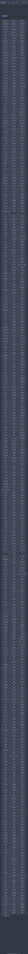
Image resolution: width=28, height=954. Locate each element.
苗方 (5, 498)
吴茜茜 (14, 324)
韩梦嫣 (5, 832)
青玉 (22, 858)
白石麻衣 (22, 415)
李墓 (6, 906)
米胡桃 (22, 221)
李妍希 (5, 813)
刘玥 (14, 40)
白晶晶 (14, 117)
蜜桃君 (14, 787)
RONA (6, 174)
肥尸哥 (22, 375)
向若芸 (22, 679)
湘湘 (14, 163)
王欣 (5, 418)
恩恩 (14, 378)
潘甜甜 (14, 321)
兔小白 (14, 761)
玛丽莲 (6, 247)
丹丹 (5, 444)
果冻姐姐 (6, 750)
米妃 (14, 852)
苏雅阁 (5, 872)
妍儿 (5, 401)
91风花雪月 (14, 807)
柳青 (14, 681)
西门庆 (14, 120)
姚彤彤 (6, 481)
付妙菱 (22, 633)
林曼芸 (6, 492)
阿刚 (5, 361)
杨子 (14, 855)
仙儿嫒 (6, 120)
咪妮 (5, 372)
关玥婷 (5, 850)
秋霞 (5, 432)
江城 (6, 867)
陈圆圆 (22, 281)
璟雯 (5, 681)
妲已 (22, 582)
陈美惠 (22, 298)
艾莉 (22, 106)
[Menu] (26, 2)
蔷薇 (14, 256)
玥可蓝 (5, 912)
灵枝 (22, 664)
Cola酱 (22, 66)
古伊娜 (22, 489)
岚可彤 (14, 512)
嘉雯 (22, 835)
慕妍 (22, 864)
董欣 (22, 318)
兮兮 (14, 209)
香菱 (22, 75)
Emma (22, 117)
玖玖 (14, 109)
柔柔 (14, 275)
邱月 (5, 704)
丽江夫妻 (22, 429)
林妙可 (6, 318)
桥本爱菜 (14, 599)
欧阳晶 (22, 693)
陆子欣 (14, 540)
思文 (6, 818)
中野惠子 (14, 590)
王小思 (22, 847)
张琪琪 (14, 647)
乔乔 (22, 295)
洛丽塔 (22, 40)
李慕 (5, 315)
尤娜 (22, 313)
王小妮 (6, 724)
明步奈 (22, 841)
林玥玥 (6, 562)
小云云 (22, 610)
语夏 (22, 718)
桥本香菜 (14, 58)
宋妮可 (22, 483)
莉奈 (14, 26)
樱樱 (5, 117)
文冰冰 (22, 275)
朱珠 (5, 693)
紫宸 (6, 756)
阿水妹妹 (22, 458)
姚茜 (6, 738)
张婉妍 (14, 587)
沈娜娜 (14, 29)
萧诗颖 (22, 653)
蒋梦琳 (22, 562)
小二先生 (14, 191)
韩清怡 (5, 844)
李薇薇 (6, 224)
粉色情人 (14, 35)
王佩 (5, 701)
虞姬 (22, 347)
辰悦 (22, 587)
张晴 (5, 375)
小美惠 (6, 670)
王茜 (14, 338)
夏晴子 (14, 32)
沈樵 (22, 149)
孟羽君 (22, 884)
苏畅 (22, 46)
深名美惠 (14, 784)
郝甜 (6, 861)
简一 (14, 565)
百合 (6, 20)
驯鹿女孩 (5, 327)
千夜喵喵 (22, 713)
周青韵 (14, 753)
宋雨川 (6, 112)
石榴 (22, 358)
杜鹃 (14, 287)
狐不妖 (6, 95)
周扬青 (14, 622)
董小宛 (22, 180)
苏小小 (14, 332)
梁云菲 (14, 613)
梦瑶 (5, 364)
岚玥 (6, 727)
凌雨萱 (22, 741)
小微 (14, 556)
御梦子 (22, 261)
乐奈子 (22, 63)
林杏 (14, 350)
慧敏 (14, 585)
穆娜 (5, 503)
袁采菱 (14, 639)
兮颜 (6, 884)
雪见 (22, 576)
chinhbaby (14, 438)
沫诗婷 (5, 810)
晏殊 (6, 827)
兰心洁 (6, 407)
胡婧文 (5, 801)
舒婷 (14, 721)
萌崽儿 (22, 307)
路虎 (5, 509)
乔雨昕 (14, 701)
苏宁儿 (22, 585)
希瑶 (22, 778)
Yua (22, 60)
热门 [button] (18, 2)
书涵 (22, 798)
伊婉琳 (14, 495)
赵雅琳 (22, 579)
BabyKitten (14, 858)
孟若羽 (22, 23)
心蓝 (6, 767)
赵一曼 (14, 174)
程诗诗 (14, 389)
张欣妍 (6, 341)
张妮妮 (14, 693)
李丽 (5, 244)
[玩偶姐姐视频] (3, 2)
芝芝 (14, 426)
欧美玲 (6, 529)
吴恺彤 (14, 327)
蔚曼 (14, 607)
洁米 (14, 781)
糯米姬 (14, 532)
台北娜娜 (5, 483)
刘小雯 (22, 556)
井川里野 (14, 424)
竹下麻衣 (6, 784)
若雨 (14, 455)
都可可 (22, 630)
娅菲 (6, 887)
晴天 (22, 230)
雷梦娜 (14, 143)
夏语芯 (14, 912)
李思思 (14, 650)
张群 (22, 656)
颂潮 (5, 520)
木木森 (22, 559)
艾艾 (5, 506)
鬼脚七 (22, 250)
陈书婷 (22, 602)
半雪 (13, 298)
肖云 (22, 253)
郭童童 (22, 186)
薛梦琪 (22, 659)
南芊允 (22, 247)
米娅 (14, 203)
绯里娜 (22, 767)
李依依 (22, 367)
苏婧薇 (22, 624)
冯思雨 (22, 801)
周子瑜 (22, 140)
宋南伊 (6, 63)
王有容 (14, 520)
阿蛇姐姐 (14, 619)
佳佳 (5, 209)
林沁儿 (6, 200)
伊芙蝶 (6, 446)
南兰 (22, 613)
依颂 (22, 384)
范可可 (22, 512)
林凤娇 (14, 129)
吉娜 (14, 224)
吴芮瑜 (14, 861)
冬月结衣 (5, 435)
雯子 (22, 599)
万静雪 (6, 466)
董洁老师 (6, 684)
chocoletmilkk (5, 489)
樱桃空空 (22, 639)
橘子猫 (14, 449)
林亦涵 (6, 570)
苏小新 (22, 501)
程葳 (22, 532)
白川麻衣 (5, 194)
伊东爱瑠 (5, 290)
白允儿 (6, 115)
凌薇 (6, 75)
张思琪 (14, 864)
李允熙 (14, 177)
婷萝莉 (22, 387)
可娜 (6, 793)
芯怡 (14, 750)
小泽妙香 (6, 889)
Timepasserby (22, 573)
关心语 (14, 869)
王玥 (14, 361)
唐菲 (6, 858)
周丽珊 (14, 881)
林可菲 (14, 401)
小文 (22, 441)
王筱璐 (22, 398)
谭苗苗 (6, 687)
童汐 (5, 275)
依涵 (5, 395)
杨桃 (14, 664)
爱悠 (14, 804)
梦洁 (14, 358)
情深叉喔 (22, 112)
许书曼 (14, 616)
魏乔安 (6, 183)
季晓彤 (14, 661)
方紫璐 (22, 650)
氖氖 (22, 670)
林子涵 (6, 647)
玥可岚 (6, 92)
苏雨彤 (14, 466)
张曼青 (6, 549)
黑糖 (14, 656)
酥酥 (22, 69)
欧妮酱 (5, 838)
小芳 (5, 409)
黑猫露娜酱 (6, 559)
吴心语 (22, 315)
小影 (22, 492)
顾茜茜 (14, 904)
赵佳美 (22, 549)
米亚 (22, 152)
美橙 (6, 881)
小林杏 (14, 372)
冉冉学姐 (22, 86)
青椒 (14, 884)
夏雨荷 (6, 622)
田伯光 (6, 186)
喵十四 (22, 506)
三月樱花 (14, 238)
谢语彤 (6, 233)
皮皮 (13, 241)
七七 (6, 100)
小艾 (5, 284)
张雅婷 (22, 401)
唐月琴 (14, 461)
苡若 (6, 72)
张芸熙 (22, 109)
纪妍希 (14, 758)
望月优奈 (6, 841)
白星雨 (14, 284)
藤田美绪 (14, 892)
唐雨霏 (6, 540)
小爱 (5, 191)
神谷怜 (14, 610)
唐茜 (22, 143)
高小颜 (22, 607)
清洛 (22, 813)
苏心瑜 (14, 736)
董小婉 (14, 690)
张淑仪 (5, 764)
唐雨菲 (22, 137)
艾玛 (14, 75)
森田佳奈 (14, 838)
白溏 (14, 793)
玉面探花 (6, 730)
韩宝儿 (22, 332)
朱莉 (6, 154)
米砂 (14, 429)
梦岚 (22, 676)
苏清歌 (6, 86)
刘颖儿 (6, 523)
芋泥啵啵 (22, 381)
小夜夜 (22, 218)
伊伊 (22, 233)
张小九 (14, 733)
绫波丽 (14, 200)
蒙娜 (6, 744)
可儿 (14, 132)
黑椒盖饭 (14, 230)
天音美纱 (5, 699)
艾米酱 (6, 358)
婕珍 (14, 741)
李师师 (6, 587)
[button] (24, 2)
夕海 (5, 661)
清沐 (22, 661)
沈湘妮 (14, 498)
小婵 (5, 475)
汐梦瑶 (6, 593)
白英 (22, 523)
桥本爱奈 (14, 847)
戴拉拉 (22, 738)
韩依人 (22, 409)
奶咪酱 (14, 253)
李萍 (14, 602)
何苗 (5, 189)
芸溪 (6, 747)
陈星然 (22, 503)
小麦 (14, 72)
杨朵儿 (6, 721)
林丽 (14, 642)
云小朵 (14, 770)
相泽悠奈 (22, 898)
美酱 (14, 137)
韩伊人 (22, 892)
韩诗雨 (22, 701)
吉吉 (14, 567)
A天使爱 (6, 455)
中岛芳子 (22, 565)
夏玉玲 (14, 738)
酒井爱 (6, 565)
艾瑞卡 (22, 593)
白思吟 (14, 546)
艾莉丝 (22, 183)
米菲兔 (6, 66)
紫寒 (22, 775)
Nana (22, 26)
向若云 (14, 481)
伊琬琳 (22, 392)
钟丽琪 (14, 549)
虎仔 (6, 847)
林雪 (14, 364)
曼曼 (14, 304)
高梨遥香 (14, 250)
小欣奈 (22, 146)
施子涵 (14, 392)
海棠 (14, 469)
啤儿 (22, 466)
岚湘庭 (14, 227)
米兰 (5, 267)
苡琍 (22, 538)
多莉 (14, 747)
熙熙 (5, 250)
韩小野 (6, 579)
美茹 (6, 770)
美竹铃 (22, 216)
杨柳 (14, 221)
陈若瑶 (22, 486)
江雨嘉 (6, 599)
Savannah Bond (14, 553)
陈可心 (22, 166)
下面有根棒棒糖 (6, 212)
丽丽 (6, 109)
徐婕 (14, 404)
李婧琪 (14, 773)
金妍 (6, 787)
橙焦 (14, 901)
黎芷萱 (22, 197)
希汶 (22, 750)
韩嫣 (5, 639)
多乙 (22, 100)
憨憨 (14, 432)
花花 (22, 52)
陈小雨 (6, 384)
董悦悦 (6, 253)
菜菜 (14, 49)
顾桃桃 (14, 152)
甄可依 (14, 764)
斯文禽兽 (5, 163)
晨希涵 (22, 895)
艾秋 (22, 55)
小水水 (6, 43)
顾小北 (22, 475)
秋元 (6, 134)
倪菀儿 (5, 895)
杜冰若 (6, 650)
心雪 (14, 596)
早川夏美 (5, 330)
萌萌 (22, 43)
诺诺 (14, 370)
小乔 (6, 140)
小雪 (6, 157)
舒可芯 (22, 163)
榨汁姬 (6, 261)
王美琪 (6, 676)
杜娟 (22, 827)
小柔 (5, 469)
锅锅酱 (22, 123)
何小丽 (22, 418)
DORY (6, 610)
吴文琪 (22, 540)
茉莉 (22, 20)
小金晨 (14, 624)
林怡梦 (22, 244)
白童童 (14, 679)
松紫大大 (14, 909)
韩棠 (14, 80)
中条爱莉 (6, 790)
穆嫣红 (22, 830)
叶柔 (6, 736)
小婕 (6, 152)
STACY (14, 140)
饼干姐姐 (6, 60)
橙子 (6, 103)
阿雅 (5, 293)
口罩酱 (14, 501)
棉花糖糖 (5, 355)
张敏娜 (14, 801)
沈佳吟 (14, 724)
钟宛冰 (6, 146)
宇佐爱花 (5, 486)
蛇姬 (22, 444)
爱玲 (5, 501)
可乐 (14, 189)
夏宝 (5, 543)
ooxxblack (6, 552)
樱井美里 (5, 310)
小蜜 (6, 143)
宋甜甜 (22, 495)
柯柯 (14, 824)
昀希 (13, 381)
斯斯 (22, 426)
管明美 (22, 103)
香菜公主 (22, 344)
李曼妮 (22, 352)
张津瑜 (22, 361)
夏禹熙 (22, 278)
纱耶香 (6, 636)
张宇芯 (6, 429)
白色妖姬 (14, 604)
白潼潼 (14, 872)
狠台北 (14, 186)
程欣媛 (14, 813)
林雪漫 (14, 412)
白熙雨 (14, 103)
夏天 (22, 29)
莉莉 (6, 29)
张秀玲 (14, 543)
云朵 (5, 370)
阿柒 (5, 313)
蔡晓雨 (22, 590)
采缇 (6, 758)
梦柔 (14, 503)
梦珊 (14, 775)
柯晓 (14, 687)
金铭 (13, 384)
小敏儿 (6, 49)
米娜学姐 (22, 236)
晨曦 (6, 177)
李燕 (14, 570)
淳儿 (22, 596)
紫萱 (13, 216)
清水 (14, 134)
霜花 (6, 804)
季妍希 (14, 46)
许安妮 (14, 627)
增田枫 (14, 630)
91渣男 (22, 421)
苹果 (14, 149)
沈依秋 (22, 844)
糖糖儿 (22, 690)
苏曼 (14, 778)
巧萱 (22, 850)
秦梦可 (6, 653)
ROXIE (14, 398)
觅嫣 (14, 518)
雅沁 (5, 512)
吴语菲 (6, 461)
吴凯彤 (22, 543)
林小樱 (22, 518)
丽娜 (22, 126)
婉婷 (5, 596)
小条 (13, 463)
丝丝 (6, 80)
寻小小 (6, 89)
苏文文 (14, 407)
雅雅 (22, 370)
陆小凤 (14, 710)
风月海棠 (5, 338)
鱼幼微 (22, 821)
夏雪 (22, 838)
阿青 (14, 582)
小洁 (13, 295)
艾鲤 (14, 261)
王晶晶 (22, 764)
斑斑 (6, 32)
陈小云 (14, 644)
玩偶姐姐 (6, 23)
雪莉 (14, 313)
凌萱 (22, 552)
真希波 (14, 441)
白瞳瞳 (14, 562)
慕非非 (6, 716)
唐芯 (5, 270)
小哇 (5, 590)
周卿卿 (14, 535)
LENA (6, 46)
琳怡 (5, 458)
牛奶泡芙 (14, 395)
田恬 (5, 659)
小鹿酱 (6, 203)
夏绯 (14, 704)
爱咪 (6, 773)
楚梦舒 (6, 132)
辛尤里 (14, 38)
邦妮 (5, 324)
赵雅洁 (6, 667)
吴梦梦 (13, 20)
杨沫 (14, 850)
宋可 (5, 350)
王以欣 (22, 273)
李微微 (22, 412)
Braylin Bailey (14, 756)
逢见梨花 (22, 115)
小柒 (22, 191)
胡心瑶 (14, 515)
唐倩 (6, 807)
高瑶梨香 (22, 724)
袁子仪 (14, 100)
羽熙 (22, 461)
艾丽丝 (22, 570)
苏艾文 (14, 233)
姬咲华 (14, 115)
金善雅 (6, 426)
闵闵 (6, 864)
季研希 (22, 432)
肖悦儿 (5, 869)
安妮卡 (22, 832)
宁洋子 (14, 318)
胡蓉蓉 (14, 483)
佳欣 (22, 616)
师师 (6, 160)
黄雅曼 (5, 741)
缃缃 (14, 573)
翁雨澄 (14, 290)
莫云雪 (6, 556)
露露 (22, 32)
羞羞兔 (22, 203)
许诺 (14, 310)
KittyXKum (22, 644)
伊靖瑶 (14, 667)
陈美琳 (22, 378)
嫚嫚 (5, 256)
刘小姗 (22, 770)
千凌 (22, 526)
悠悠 (14, 92)
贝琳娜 (5, 892)
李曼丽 (22, 449)
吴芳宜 (6, 58)
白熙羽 (22, 852)
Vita (5, 258)
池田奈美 (22, 452)
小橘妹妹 (22, 546)
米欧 (22, 83)
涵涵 (14, 123)
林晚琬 (14, 718)
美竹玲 (14, 472)
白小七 (14, 830)
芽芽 (22, 267)
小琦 (14, 716)
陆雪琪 (6, 449)
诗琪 (14, 529)
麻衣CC (6, 619)
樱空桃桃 (22, 287)
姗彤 (14, 579)
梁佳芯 (22, 200)
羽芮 (22, 154)
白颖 (22, 509)
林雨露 (14, 452)
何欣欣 (22, 912)
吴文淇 (14, 69)
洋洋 (22, 256)
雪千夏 (14, 83)
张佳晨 (14, 670)
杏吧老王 (22, 435)
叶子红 (6, 532)
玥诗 (22, 790)
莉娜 (6, 35)
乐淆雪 (6, 335)
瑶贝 (22, 174)
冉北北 (6, 421)
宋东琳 (6, 478)
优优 (13, 258)
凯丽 (5, 656)
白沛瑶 (22, 172)
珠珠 (14, 435)
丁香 (22, 389)
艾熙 (22, 77)
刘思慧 (6, 673)
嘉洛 (22, 169)
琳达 (5, 298)
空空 (14, 172)
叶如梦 (14, 526)
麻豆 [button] (9, 2)
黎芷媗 (14, 160)
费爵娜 (6, 273)
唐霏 (14, 301)
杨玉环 (22, 667)
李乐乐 (14, 810)
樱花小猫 (22, 120)
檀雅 (5, 707)
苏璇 (5, 236)
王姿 (22, 756)
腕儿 (22, 716)
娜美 (6, 69)
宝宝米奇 (14, 267)
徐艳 (22, 478)
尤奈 (22, 177)
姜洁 (5, 424)
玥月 (6, 733)
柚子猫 (6, 26)
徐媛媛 (5, 778)
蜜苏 (6, 83)
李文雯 (6, 307)
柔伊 (5, 404)
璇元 (5, 576)
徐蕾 (6, 106)
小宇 (14, 486)
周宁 (22, 95)
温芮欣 (14, 55)
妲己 (22, 80)
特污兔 (14, 538)
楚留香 (14, 790)
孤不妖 (14, 633)
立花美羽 (14, 730)
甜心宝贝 (14, 157)
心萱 (22, 270)
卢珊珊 (22, 194)
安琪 (22, 160)
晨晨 (22, 209)
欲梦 (14, 478)
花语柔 (22, 407)
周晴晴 (22, 438)
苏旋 (14, 576)
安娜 (5, 38)
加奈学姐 (22, 704)
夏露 (22, 535)
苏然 (13, 247)
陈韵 (14, 707)
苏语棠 (22, 49)
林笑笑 (5, 835)
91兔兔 (14, 183)
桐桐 (22, 324)
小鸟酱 (14, 95)
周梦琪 (22, 733)
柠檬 (14, 89)
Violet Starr (22, 642)
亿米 (14, 867)
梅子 (14, 347)
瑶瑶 (14, 43)
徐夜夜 (22, 424)
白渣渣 (22, 909)
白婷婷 (6, 630)
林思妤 (6, 40)
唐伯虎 (6, 52)
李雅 (22, 293)
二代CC (6, 301)
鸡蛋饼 (22, 330)
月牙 (22, 455)
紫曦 (14, 898)
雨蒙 (22, 687)
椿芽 (22, 498)
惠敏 (14, 506)
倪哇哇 (14, 169)
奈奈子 (14, 236)
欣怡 (5, 264)
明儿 (5, 546)
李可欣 (5, 753)
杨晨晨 (22, 321)
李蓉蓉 (22, 35)
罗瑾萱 (14, 344)
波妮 (14, 273)
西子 (5, 378)
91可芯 (22, 889)
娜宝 (14, 355)
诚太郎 (6, 696)
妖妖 (5, 216)
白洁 (5, 172)
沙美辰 (14, 375)
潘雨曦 (14, 293)
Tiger (6, 295)
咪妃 (5, 679)
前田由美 (22, 338)
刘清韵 (22, 567)
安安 (6, 126)
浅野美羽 (14, 841)
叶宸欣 (6, 381)
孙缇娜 (5, 761)
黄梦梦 (14, 636)
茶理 (5, 367)
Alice (14, 146)
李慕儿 (22, 627)
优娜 (14, 60)
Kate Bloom (22, 875)
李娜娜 (14, 66)
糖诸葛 (14, 795)
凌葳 (6, 781)
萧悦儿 (14, 264)
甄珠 (14, 887)
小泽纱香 (5, 613)
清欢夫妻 (22, 906)
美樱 (14, 86)
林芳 (22, 619)
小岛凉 (14, 906)
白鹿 (5, 287)
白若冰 (14, 166)
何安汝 (6, 538)
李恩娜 (22, 469)
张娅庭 (6, 627)
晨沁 (22, 781)
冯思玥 (6, 710)
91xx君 (14, 415)
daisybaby (14, 218)
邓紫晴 (6, 278)
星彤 (14, 659)
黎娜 (14, 307)
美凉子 (5, 775)
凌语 (22, 787)
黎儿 (14, 112)
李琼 (5, 218)
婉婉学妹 (14, 798)
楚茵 (14, 818)
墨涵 (6, 878)
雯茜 (22, 350)
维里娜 (6, 347)
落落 (22, 446)
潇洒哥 (14, 509)
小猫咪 (22, 58)
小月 (6, 97)
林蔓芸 (22, 878)
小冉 (5, 398)
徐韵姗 (14, 727)
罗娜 (22, 818)
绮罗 (14, 154)
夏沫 (5, 582)
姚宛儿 (6, 180)
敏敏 (5, 633)
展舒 (22, 901)
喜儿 (14, 744)
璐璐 (5, 281)
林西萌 (5, 795)
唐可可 (22, 284)
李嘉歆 (14, 889)
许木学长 (5, 123)
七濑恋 (14, 418)
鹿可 (6, 909)
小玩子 (6, 642)
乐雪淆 (22, 795)
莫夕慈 (22, 341)
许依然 (6, 452)
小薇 (22, 684)
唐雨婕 (22, 761)
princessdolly (22, 264)
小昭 (22, 520)
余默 (6, 875)
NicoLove (22, 72)
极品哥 (14, 444)
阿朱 (22, 290)
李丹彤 (6, 573)
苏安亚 (14, 387)
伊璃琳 (22, 867)
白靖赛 (5, 898)
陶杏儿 (22, 515)
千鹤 (14, 106)
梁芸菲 (22, 97)
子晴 (14, 684)
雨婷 (5, 412)
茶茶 (5, 389)
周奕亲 (5, 915)
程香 (22, 793)
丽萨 (22, 224)
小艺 (5, 515)
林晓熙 (22, 855)
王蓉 (22, 355)
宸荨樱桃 (22, 364)
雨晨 (14, 593)
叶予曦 (14, 767)
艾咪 (22, 721)
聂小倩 (22, 241)
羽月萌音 (5, 664)
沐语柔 (22, 758)
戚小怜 (6, 206)
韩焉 (22, 647)
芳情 (5, 463)
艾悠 (6, 149)
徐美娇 (6, 602)
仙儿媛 (6, 77)
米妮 (14, 421)
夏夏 (22, 310)
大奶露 (14, 278)
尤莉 (14, 52)
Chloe (22, 89)
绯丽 (5, 585)
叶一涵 (14, 696)
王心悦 (14, 523)
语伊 (14, 676)
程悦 (14, 878)
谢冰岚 (14, 832)
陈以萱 (22, 636)
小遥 (14, 197)
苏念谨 (14, 699)
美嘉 (14, 211)
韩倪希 (22, 707)
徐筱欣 (6, 526)
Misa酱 (22, 463)
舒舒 (22, 206)
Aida (14, 489)
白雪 (5, 129)
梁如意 (6, 441)
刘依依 (22, 804)
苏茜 (22, 744)
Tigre (5, 855)
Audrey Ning (6, 904)
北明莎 (22, 872)
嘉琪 (5, 352)
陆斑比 (14, 270)
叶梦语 (22, 710)
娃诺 (5, 415)
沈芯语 (6, 227)
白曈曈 (5, 852)
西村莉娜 (14, 458)
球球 (22, 301)
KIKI (22, 134)
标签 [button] (13, 2)
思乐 (22, 807)
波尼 (5, 495)
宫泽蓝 (6, 624)
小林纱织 (5, 616)
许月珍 (14, 446)
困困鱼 (22, 904)
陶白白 (14, 815)
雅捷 (5, 241)
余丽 (14, 559)
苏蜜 (6, 815)
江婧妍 (5, 901)
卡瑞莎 (22, 869)
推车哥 (14, 653)
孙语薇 (14, 835)
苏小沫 (6, 472)
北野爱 (14, 315)
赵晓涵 (14, 352)
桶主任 (22, 395)
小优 (14, 281)
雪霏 (5, 221)
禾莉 (22, 730)
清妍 (6, 830)
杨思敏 (22, 227)
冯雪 (22, 481)
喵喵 (22, 38)
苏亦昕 (6, 713)
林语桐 (6, 604)
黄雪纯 (14, 330)
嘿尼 (5, 392)
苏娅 (14, 126)
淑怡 (5, 230)
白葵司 (14, 367)
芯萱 (22, 699)
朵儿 (5, 321)
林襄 (22, 529)
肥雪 (5, 644)
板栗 (22, 861)
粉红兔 (22, 129)
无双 (5, 166)
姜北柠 (5, 824)
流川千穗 (14, 821)
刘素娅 (5, 798)
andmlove (22, 238)
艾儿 (5, 607)
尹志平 (14, 244)
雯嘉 (22, 604)
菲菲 (14, 97)
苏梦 (5, 567)
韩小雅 (6, 438)
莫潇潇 (14, 492)
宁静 (5, 197)
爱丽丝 (14, 23)
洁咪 (22, 372)
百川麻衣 (6, 821)
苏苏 (22, 92)
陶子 (14, 341)
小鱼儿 (6, 535)
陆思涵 (22, 673)
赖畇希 (22, 211)
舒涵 (22, 404)
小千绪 (22, 622)
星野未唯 (14, 875)
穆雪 (22, 472)
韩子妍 (6, 690)
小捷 (14, 409)
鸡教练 (6, 137)
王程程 (14, 844)
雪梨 (22, 335)
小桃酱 (14, 180)
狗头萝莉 (5, 387)
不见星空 (22, 132)
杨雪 (22, 727)
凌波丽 (22, 258)
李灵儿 (14, 827)
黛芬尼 (22, 887)
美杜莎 (14, 206)
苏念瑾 (6, 169)
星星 (22, 189)
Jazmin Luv (22, 815)
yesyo (6, 718)
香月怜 (14, 335)
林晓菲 (22, 747)
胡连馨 (22, 881)
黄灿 (14, 713)
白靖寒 (14, 194)
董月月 (22, 753)
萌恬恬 (22, 824)
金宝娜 (6, 55)
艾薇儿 (14, 673)
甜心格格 (22, 696)
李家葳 (22, 773)
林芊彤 (22, 304)
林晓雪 (22, 327)
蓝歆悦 (22, 810)
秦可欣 (14, 63)
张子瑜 (14, 475)
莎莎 (5, 238)
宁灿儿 (22, 784)
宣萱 (22, 736)
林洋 (5, 344)
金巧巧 (6, 304)
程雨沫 (6, 518)
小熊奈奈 (5, 332)
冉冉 (14, 77)
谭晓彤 (22, 157)
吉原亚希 (14, 895)
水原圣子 (22, 681)
